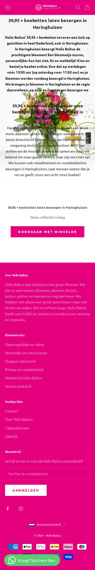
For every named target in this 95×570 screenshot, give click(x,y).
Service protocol (18, 386)
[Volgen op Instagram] (20, 508)
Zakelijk (11, 436)
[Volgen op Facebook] (7, 508)
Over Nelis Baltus (19, 419)
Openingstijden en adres (24, 344)
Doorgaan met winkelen (47, 231)
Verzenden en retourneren (26, 352)
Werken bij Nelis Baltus (23, 377)
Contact (11, 411)
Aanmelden (25, 490)
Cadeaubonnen (17, 428)
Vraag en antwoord (20, 361)
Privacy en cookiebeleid (24, 369)
